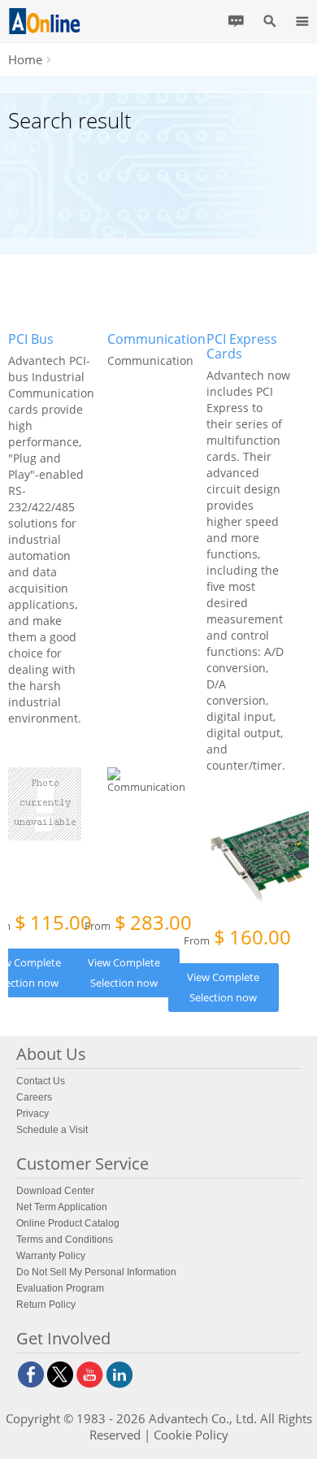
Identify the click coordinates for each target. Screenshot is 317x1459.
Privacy (32, 1113)
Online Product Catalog (67, 1223)
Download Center (55, 1190)
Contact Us (40, 1081)
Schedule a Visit (52, 1130)
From (138, 924)
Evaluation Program (60, 1288)
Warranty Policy (50, 1255)
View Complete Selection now (124, 972)
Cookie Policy (191, 1434)
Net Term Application (61, 1207)
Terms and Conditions (64, 1239)
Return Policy (46, 1304)
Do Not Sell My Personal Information (96, 1272)
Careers (34, 1097)
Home (25, 59)
